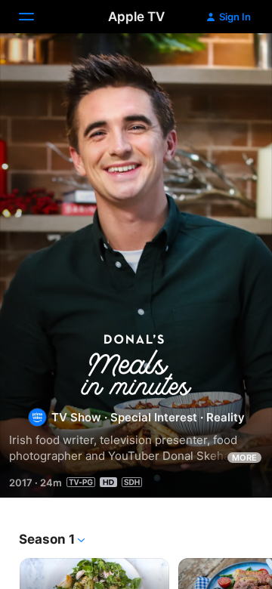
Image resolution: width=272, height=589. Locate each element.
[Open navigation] (35, 16)
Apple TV (136, 16)
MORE (244, 457)
